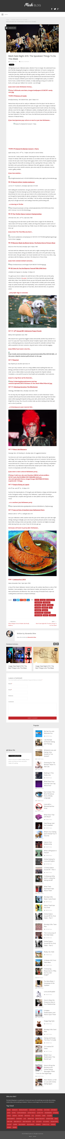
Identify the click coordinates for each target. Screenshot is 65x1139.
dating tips (40, 1112)
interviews (19, 1118)
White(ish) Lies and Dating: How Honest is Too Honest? (50, 753)
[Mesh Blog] (32, 5)
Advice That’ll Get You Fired (49, 906)
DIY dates (55, 1112)
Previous (54, 644)
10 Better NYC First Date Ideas (50, 961)
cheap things (46, 602)
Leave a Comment (25, 61)
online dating (38, 615)
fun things (37, 607)
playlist (9, 1124)
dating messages (21, 1112)
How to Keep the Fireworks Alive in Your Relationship (49, 1002)
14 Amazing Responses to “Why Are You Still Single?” (50, 972)
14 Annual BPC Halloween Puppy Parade (28, 331)
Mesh (30, 1136)
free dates (50, 605)
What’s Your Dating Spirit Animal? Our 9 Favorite (50, 834)
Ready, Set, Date (49, 952)
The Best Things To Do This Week (19, 19)
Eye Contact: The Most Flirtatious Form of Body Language (49, 795)
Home (7, 19)
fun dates (37, 1115)
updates (53, 1124)
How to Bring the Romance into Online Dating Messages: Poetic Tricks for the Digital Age (45, 1069)
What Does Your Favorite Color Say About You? (49, 783)
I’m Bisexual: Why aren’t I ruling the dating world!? (49, 878)
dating (44, 605)
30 (12, 268)
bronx (36, 600)
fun (33, 1115)
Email (10, 689)
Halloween (44, 607)
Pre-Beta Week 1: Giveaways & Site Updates (49, 983)
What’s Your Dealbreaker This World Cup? (49, 1057)
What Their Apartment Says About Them (49, 888)
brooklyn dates (50, 600)
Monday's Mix (49, 1118)
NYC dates (47, 612)
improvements (11, 1118)
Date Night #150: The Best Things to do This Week (43, 667)
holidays (49, 1115)
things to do (52, 615)
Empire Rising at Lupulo (21, 484)
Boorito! (16, 360)
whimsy (9, 1127)
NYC (34, 1121)
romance (38, 1124)
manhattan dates (39, 1118)
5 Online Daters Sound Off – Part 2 (50, 869)
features (20, 1115)
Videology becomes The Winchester (26, 387)
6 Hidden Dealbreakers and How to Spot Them (50, 1012)
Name (10, 683)
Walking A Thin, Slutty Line (49, 774)
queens (45, 615)
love (51, 607)
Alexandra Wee (13, 61)
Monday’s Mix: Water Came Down (50, 898)
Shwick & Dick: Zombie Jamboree (24, 182)
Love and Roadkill (49, 992)
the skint (24, 278)
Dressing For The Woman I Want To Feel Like (49, 765)
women (15, 1127)
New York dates (39, 612)
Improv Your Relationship (48, 843)
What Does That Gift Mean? (49, 816)
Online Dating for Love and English (49, 860)
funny (43, 1115)
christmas (39, 1109)
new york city (17, 1121)
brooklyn (43, 600)
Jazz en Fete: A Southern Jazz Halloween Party (28, 510)
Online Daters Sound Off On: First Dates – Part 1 (50, 916)
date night (54, 1109)
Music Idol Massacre (20, 449)
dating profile (31, 1112)
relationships (30, 1124)
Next (57, 644)
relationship (22, 1124)
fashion (15, 1115)
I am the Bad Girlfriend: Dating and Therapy (49, 742)
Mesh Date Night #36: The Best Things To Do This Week (46, 624)
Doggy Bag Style (49, 1021)
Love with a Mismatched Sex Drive (49, 806)
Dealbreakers (48, 1112)
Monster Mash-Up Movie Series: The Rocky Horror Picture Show (34, 243)
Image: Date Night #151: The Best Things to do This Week (17, 667)
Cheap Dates (38, 602)
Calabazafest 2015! (19, 579)
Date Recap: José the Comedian (49, 824)
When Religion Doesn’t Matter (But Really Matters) (18, 624)
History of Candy (21, 96)
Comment (11, 701)
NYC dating (46, 1121)
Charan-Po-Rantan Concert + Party (27, 149)
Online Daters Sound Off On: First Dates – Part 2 (50, 943)
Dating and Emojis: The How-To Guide (50, 1039)
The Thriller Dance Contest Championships (27, 214)
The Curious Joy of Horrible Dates (50, 934)
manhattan (37, 610)
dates (8, 1112)
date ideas (37, 605)
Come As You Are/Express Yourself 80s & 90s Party (29, 268)
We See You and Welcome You (49, 732)
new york (45, 610)
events (9, 1115)
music (56, 1118)
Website (10, 695)
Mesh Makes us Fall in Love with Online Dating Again (50, 1082)
